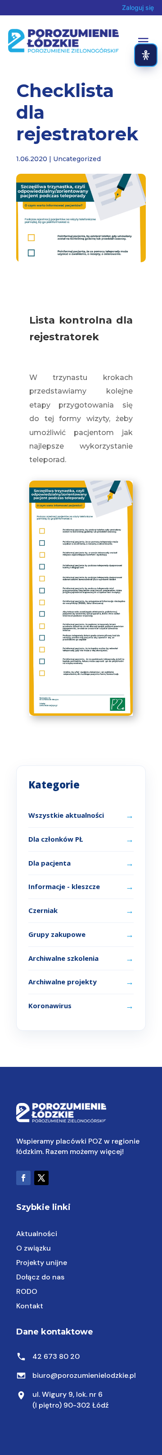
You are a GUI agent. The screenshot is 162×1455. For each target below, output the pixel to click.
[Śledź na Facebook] (23, 1178)
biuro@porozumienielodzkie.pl (84, 1375)
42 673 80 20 (56, 1356)
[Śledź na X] (41, 1178)
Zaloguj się (138, 7)
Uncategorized (77, 159)
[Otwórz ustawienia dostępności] (146, 55)
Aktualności (36, 1233)
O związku (33, 1248)
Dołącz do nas (40, 1277)
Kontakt (29, 1306)
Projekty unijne (41, 1262)
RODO (26, 1291)
